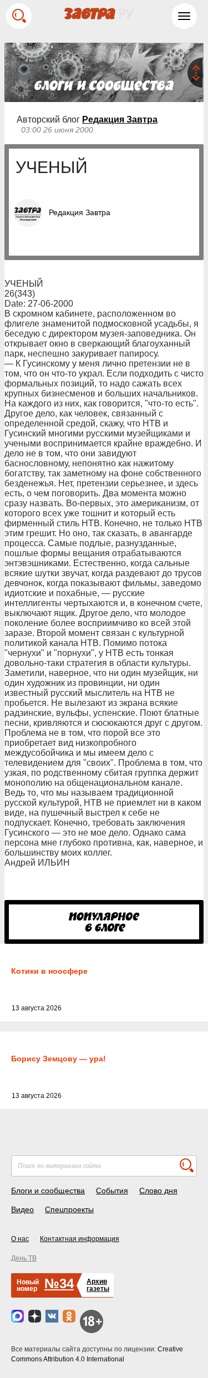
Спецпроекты (69, 1209)
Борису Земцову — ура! (58, 1058)
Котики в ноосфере (49, 971)
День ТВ (24, 1258)
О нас (20, 1239)
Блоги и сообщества (48, 1190)
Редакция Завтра (120, 119)
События (112, 1190)
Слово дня (158, 1190)
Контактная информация (79, 1239)
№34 (59, 1283)
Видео (22, 1209)
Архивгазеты (98, 1285)
